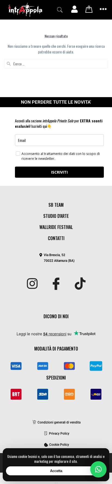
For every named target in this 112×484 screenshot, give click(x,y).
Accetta (56, 471)
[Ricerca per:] (56, 63)
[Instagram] (32, 284)
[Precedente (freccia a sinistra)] (55, 482)
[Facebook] (56, 284)
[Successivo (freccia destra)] (57, 482)
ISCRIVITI (59, 172)
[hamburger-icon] (103, 9)
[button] (59, 9)
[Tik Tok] (80, 284)
